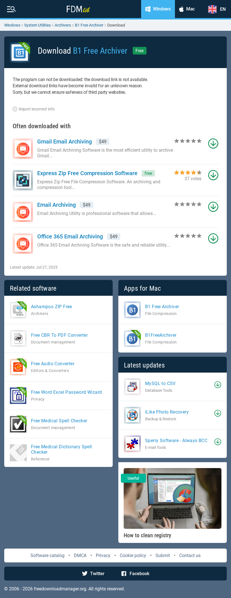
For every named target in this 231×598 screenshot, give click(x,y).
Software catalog (47, 555)
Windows (12, 25)
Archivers (63, 25)
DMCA (80, 555)
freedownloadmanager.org (60, 589)
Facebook (139, 573)
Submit (163, 555)
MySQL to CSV (160, 383)
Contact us (190, 555)
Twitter (97, 573)
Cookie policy (133, 555)
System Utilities (37, 25)
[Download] (217, 384)
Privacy (103, 555)
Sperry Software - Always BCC (176, 440)
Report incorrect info (37, 109)
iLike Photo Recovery (167, 412)
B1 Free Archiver (89, 25)
